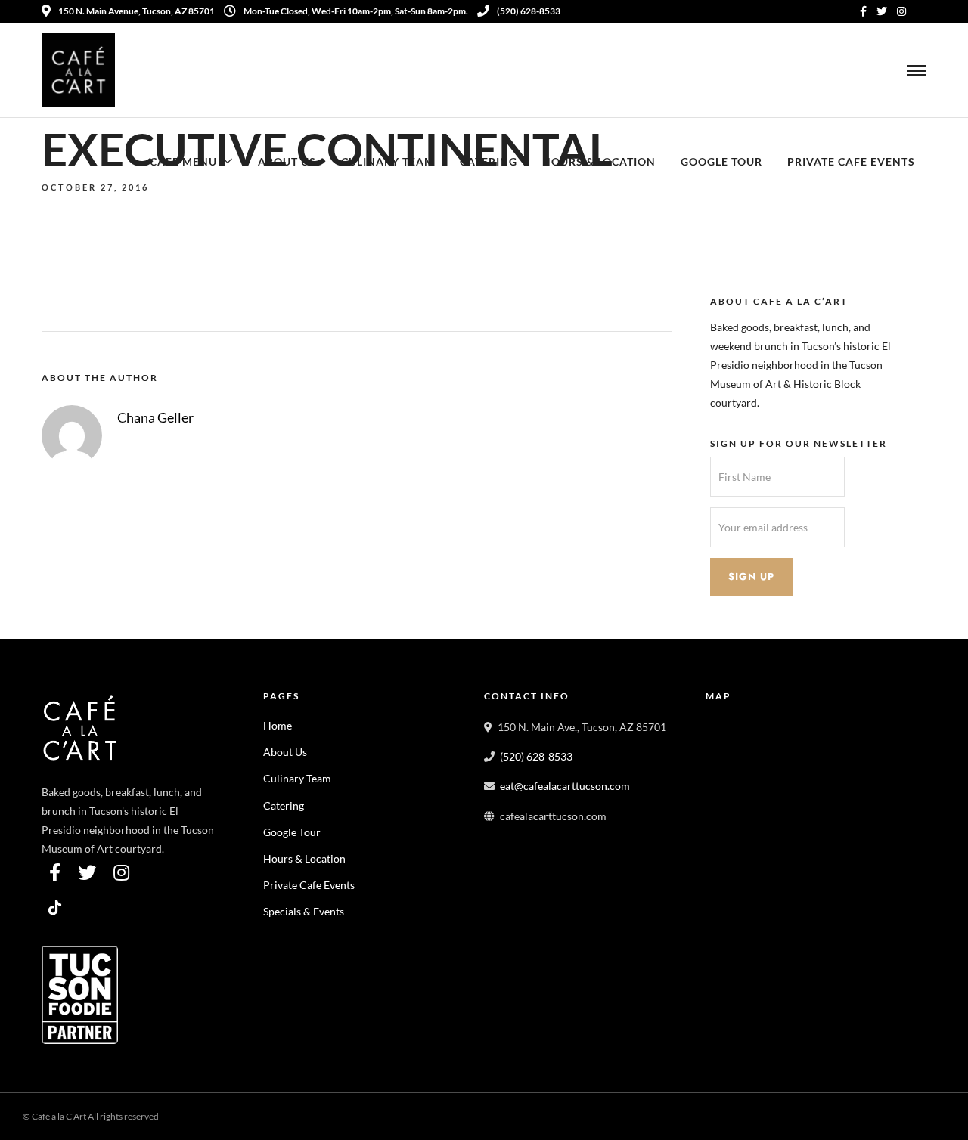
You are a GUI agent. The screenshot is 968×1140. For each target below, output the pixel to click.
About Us (287, 161)
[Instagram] (901, 11)
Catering (488, 161)
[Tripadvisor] (921, 11)
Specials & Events (303, 911)
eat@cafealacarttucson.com (565, 785)
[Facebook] (54, 872)
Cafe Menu (183, 161)
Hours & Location (599, 161)
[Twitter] (87, 872)
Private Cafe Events (851, 161)
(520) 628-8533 (528, 11)
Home (277, 725)
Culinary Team (388, 161)
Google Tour (721, 161)
